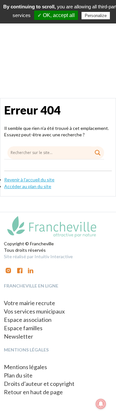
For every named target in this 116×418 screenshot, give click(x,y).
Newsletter (18, 336)
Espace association (28, 319)
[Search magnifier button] (97, 152)
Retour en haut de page (33, 391)
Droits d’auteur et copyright (39, 383)
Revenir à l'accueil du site (29, 179)
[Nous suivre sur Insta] (8, 270)
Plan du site (18, 375)
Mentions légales (25, 366)
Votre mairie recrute (29, 302)
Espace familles (23, 328)
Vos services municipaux (34, 311)
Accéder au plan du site (27, 186)
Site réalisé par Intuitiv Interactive (38, 256)
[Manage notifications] (101, 404)
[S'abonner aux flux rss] (19, 270)
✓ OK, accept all (56, 15)
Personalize (96, 15)
